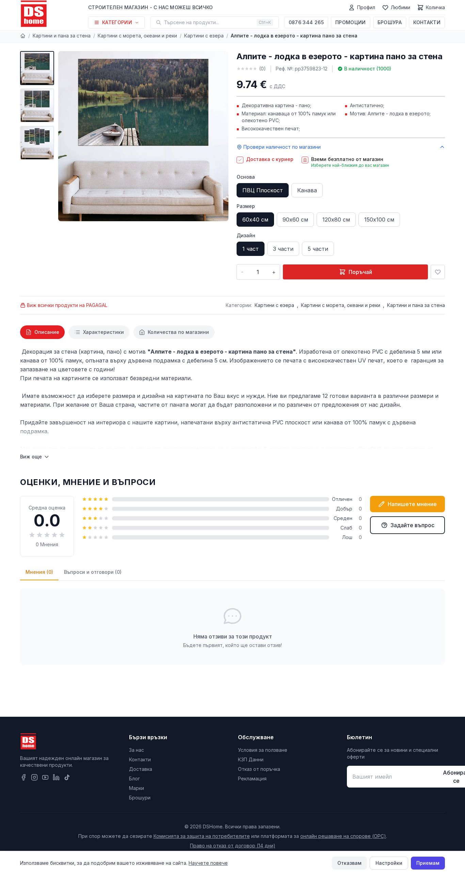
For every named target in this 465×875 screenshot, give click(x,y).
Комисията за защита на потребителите (202, 836)
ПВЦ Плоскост (262, 190)
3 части (283, 248)
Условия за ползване (262, 750)
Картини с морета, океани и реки (137, 35)
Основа (246, 177)
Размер (246, 206)
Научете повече (208, 863)
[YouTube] (45, 777)
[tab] (42, 332)
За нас (136, 750)
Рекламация (252, 778)
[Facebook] (23, 777)
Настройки (388, 863)
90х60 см (295, 219)
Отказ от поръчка (259, 769)
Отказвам (349, 863)
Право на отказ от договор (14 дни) (232, 845)
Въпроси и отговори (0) (93, 572)
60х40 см (255, 219)
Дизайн (246, 235)
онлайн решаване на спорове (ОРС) (343, 836)
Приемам (427, 863)
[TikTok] (67, 777)
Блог (134, 778)
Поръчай (360, 272)
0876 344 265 (306, 22)
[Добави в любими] (438, 272)
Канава (307, 190)
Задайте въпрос (412, 525)
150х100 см (379, 219)
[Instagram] (34, 777)
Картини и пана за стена (62, 35)
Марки (136, 788)
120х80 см (336, 219)
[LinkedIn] (56, 777)
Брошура (390, 22)
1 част (250, 248)
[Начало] (23, 35)
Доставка (140, 769)
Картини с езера (204, 35)
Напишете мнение (412, 504)
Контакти (426, 22)
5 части (318, 248)
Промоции (350, 22)
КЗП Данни (250, 759)
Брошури (139, 797)
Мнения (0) (39, 572)
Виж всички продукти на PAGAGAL (67, 305)
